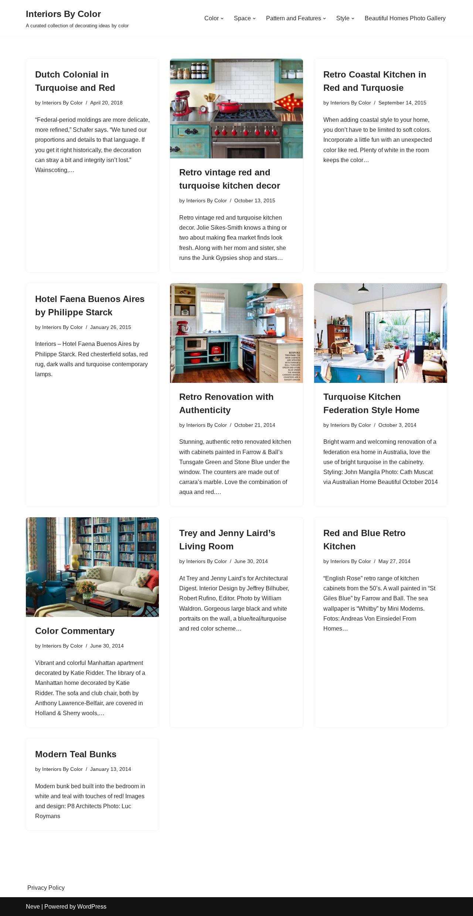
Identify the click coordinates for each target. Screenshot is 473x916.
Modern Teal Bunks (75, 754)
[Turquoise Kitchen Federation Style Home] (380, 333)
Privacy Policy (46, 888)
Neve (33, 906)
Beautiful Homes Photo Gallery (405, 18)
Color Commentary (75, 631)
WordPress (91, 906)
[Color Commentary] (92, 567)
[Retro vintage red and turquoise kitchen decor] (236, 108)
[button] (222, 18)
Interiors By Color (62, 103)
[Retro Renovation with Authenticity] (236, 333)
